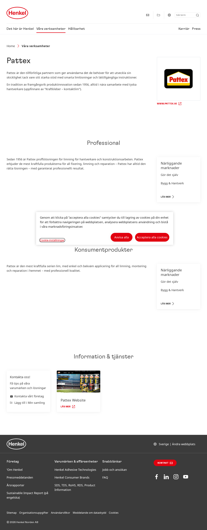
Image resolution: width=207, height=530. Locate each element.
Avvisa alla (121, 237)
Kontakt (163, 463)
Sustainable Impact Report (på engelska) (27, 495)
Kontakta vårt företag (29, 396)
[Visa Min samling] (158, 15)
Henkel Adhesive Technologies (75, 470)
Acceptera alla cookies (152, 237)
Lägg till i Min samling (29, 403)
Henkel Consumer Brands (71, 477)
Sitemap (12, 512)
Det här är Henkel (20, 28)
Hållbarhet (76, 28)
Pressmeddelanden (20, 477)
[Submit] (197, 15)
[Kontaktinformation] (148, 15)
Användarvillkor (60, 512)
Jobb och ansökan (114, 470)
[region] (104, 228)
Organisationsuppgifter (33, 512)
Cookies (114, 512)
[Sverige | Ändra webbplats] (169, 15)
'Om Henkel (15, 470)
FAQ (105, 477)
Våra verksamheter (50, 28)
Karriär (183, 28)
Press (196, 28)
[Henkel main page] (17, 12)
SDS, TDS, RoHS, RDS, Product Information (74, 487)
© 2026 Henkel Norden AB (22, 522)
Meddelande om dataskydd (89, 512)
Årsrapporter (15, 485)
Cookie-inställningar (52, 240)
